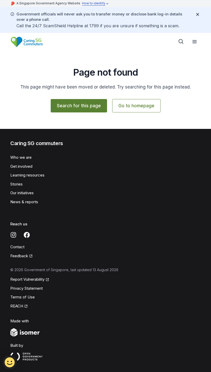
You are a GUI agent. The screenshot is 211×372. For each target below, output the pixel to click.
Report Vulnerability (27, 279)
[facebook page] (27, 235)
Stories (16, 184)
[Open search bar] (181, 42)
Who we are (21, 157)
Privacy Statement (26, 288)
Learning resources (27, 175)
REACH (16, 306)
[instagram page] (13, 235)
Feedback (19, 255)
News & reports (24, 201)
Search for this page (79, 105)
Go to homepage (136, 105)
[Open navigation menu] (194, 42)
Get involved (21, 166)
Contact (17, 246)
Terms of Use (22, 297)
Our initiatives (22, 192)
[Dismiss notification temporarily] (197, 14)
